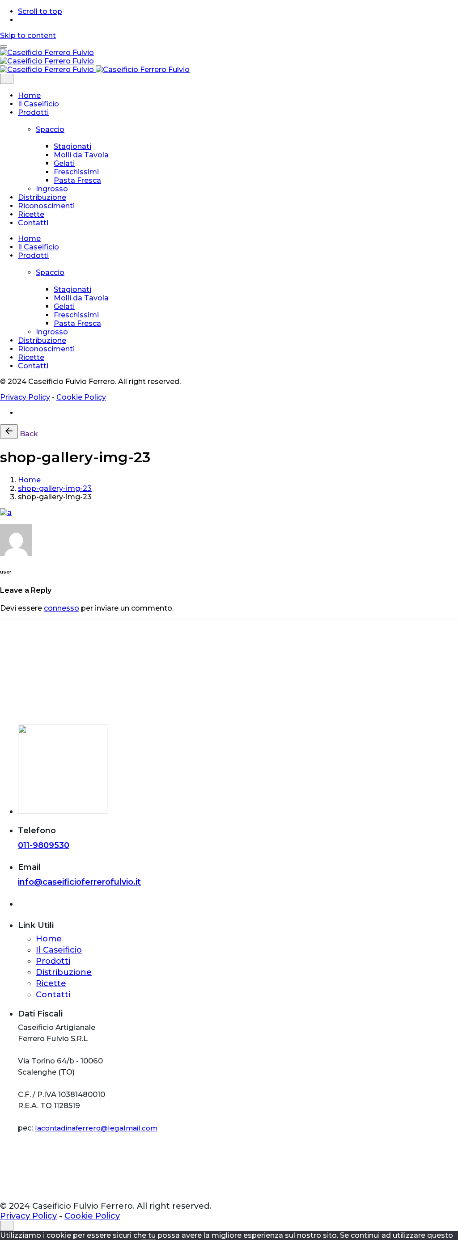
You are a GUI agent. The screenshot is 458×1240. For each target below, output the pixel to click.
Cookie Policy (81, 397)
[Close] (6, 79)
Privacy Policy (25, 397)
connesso (61, 608)
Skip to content (28, 35)
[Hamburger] (3, 46)
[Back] (9, 431)
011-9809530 (43, 845)
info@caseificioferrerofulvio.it (79, 882)
